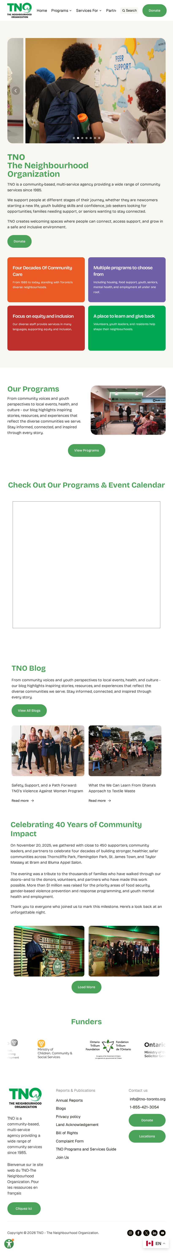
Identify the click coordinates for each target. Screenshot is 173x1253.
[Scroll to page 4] (86, 138)
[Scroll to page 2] (78, 138)
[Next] (157, 90)
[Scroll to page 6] (95, 138)
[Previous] (16, 90)
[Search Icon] (129, 10)
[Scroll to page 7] (99, 138)
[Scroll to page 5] (91, 138)
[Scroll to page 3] (82, 138)
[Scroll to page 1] (73, 138)
